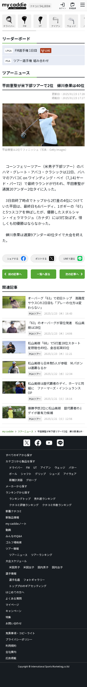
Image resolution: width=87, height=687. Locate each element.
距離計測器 (16, 480)
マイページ (12, 604)
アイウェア (70, 474)
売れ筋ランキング (45, 498)
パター (73, 467)
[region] (43, 22)
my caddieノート (16, 523)
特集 (8, 617)
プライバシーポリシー (19, 639)
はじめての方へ (15, 592)
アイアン (45, 467)
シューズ (54, 474)
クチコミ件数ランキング (57, 505)
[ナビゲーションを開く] (82, 5)
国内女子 (57, 567)
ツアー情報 (12, 548)
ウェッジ (59, 467)
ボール (13, 474)
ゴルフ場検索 (14, 542)
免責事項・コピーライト (20, 633)
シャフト (26, 474)
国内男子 (43, 567)
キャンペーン (13, 611)
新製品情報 (12, 517)
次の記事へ (72, 274)
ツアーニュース (18, 555)
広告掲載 (11, 658)
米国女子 (28, 567)
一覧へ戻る (43, 274)
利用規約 (11, 645)
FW (28, 467)
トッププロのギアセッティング (27, 586)
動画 (8, 530)
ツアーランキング (41, 555)
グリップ (40, 474)
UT (35, 467)
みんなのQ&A (14, 536)
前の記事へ (15, 274)
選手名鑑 (14, 579)
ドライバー (16, 467)
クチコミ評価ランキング (24, 505)
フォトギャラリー (34, 579)
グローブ (31, 480)
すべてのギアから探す (19, 455)
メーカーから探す (16, 486)
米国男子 (14, 567)
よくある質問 (14, 598)
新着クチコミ (14, 511)
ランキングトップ (20, 498)
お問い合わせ (14, 623)
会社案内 (11, 652)
